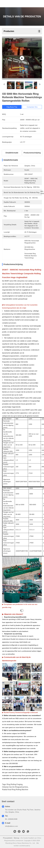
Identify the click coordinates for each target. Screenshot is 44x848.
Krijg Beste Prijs (12, 107)
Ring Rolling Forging (14, 784)
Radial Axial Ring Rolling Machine (15, 789)
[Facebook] (19, 832)
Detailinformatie (12, 153)
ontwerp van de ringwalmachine (15, 787)
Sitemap (16, 838)
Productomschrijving (32, 153)
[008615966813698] (27, 832)
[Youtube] (23, 832)
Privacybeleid (7, 838)
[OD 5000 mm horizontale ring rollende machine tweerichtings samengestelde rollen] (22, 58)
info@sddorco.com (11, 826)
